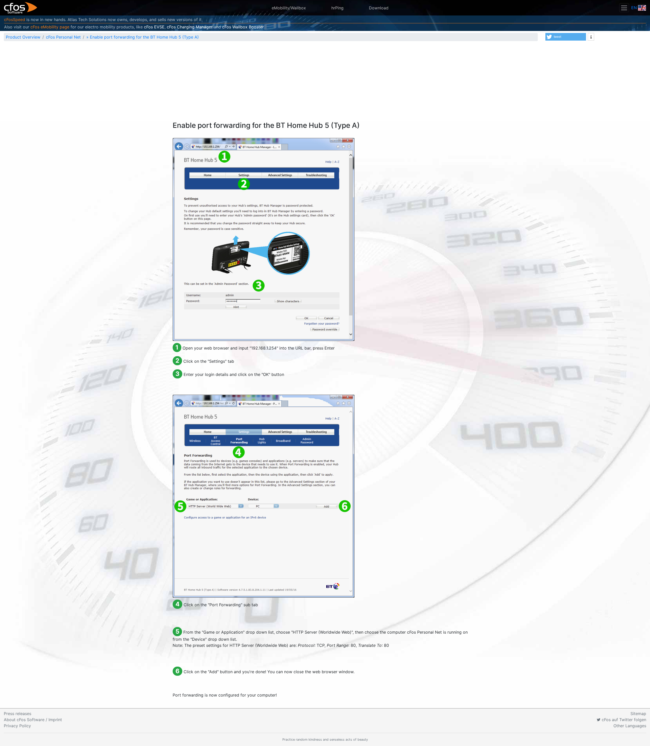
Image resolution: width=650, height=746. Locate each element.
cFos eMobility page (49, 26)
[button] (565, 37)
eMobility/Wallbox (289, 7)
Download (378, 7)
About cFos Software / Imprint (33, 719)
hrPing (337, 7)
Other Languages (629, 725)
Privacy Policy (17, 725)
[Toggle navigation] (624, 7)
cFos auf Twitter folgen (623, 719)
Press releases (17, 713)
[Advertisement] (325, 83)
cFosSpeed (14, 19)
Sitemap (638, 713)
